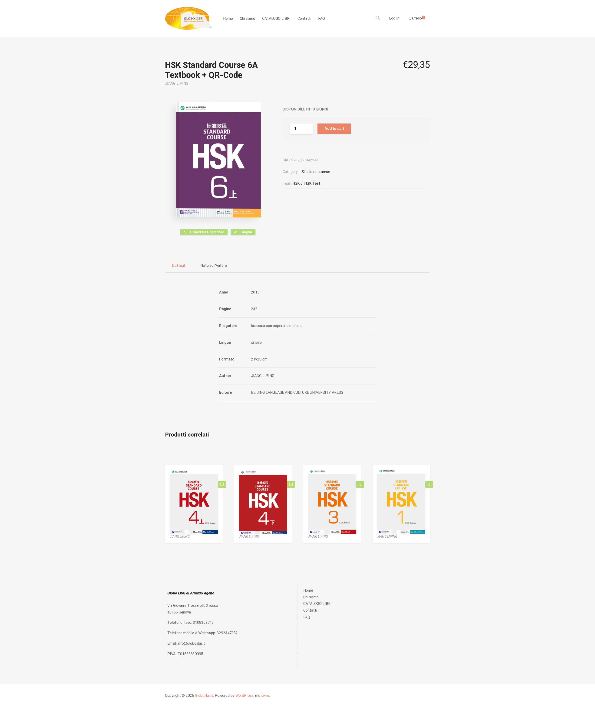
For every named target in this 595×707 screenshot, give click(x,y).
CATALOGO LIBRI (276, 18)
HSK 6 (297, 183)
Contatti (304, 18)
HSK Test (312, 183)
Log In (394, 18)
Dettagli (178, 265)
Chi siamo (247, 18)
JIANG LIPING (176, 83)
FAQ (321, 18)
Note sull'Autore (213, 265)
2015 (255, 292)
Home (228, 18)
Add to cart (334, 128)
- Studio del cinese (314, 172)
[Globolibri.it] (188, 18)
